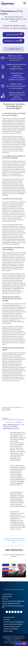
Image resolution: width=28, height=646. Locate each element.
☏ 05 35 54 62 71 (7, 594)
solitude (17, 144)
